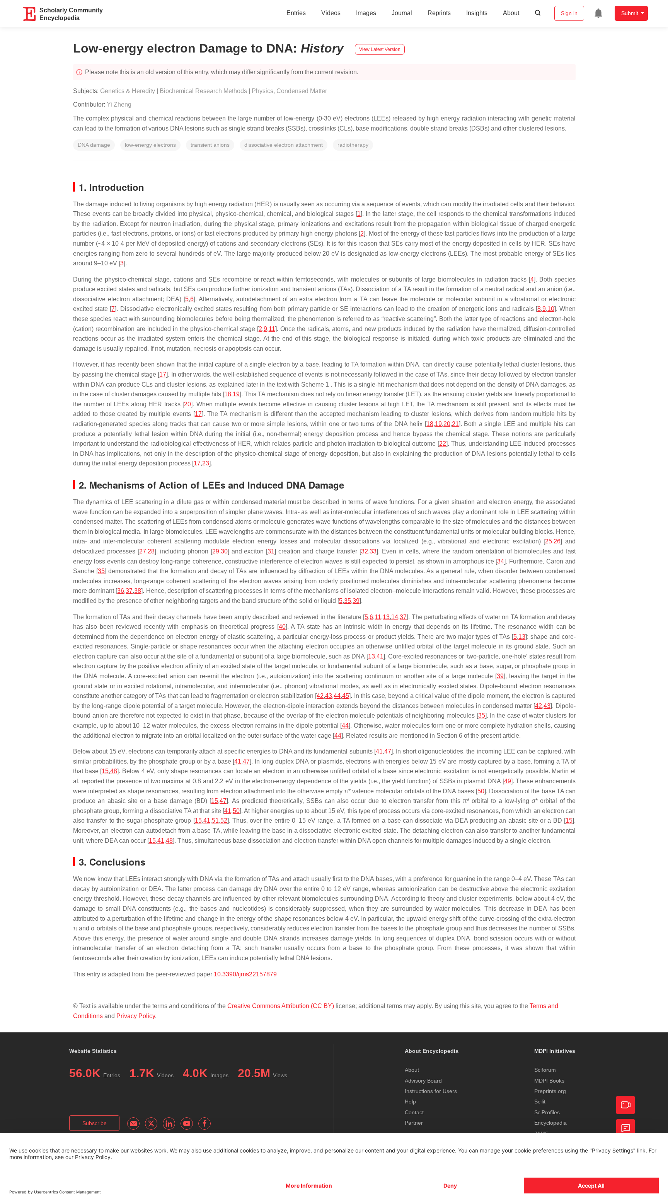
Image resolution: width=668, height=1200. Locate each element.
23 (205, 463)
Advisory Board (423, 1081)
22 (442, 443)
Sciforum (545, 1070)
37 (129, 590)
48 (113, 771)
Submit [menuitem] (629, 13)
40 (282, 626)
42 (320, 696)
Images (366, 13)
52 (223, 820)
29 (215, 551)
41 (380, 656)
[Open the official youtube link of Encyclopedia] (187, 1123)
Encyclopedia (550, 1123)
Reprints (439, 13)
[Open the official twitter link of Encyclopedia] (151, 1123)
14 (394, 617)
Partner (414, 1123)
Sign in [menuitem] (569, 13)
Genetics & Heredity (127, 91)
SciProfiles (547, 1112)
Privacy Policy (135, 1016)
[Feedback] (625, 1128)
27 (142, 551)
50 (480, 791)
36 (120, 590)
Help (410, 1101)
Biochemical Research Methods (203, 91)
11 (272, 329)
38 (137, 590)
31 (271, 551)
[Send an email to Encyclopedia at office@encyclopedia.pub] (133, 1123)
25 (548, 541)
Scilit (539, 1101)
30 (224, 551)
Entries (296, 13)
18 (227, 394)
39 (356, 600)
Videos (331, 13)
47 (387, 751)
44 (337, 696)
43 (328, 696)
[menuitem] (598, 13)
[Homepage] (29, 14)
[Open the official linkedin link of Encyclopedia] (169, 1123)
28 (151, 551)
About (511, 13)
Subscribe (94, 1123)
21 (455, 424)
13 (386, 617)
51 (215, 820)
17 (162, 374)
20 (187, 404)
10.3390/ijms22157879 (245, 974)
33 (373, 551)
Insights (476, 13)
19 (236, 394)
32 (364, 551)
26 (557, 541)
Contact (414, 1112)
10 (550, 309)
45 (345, 696)
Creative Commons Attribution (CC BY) (280, 1006)
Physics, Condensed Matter (289, 91)
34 (500, 561)
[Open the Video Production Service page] (625, 1105)
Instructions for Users (431, 1091)
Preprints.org (550, 1091)
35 (101, 571)
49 (507, 781)
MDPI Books (549, 1081)
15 (105, 771)
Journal (402, 13)
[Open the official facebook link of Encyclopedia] (204, 1123)
